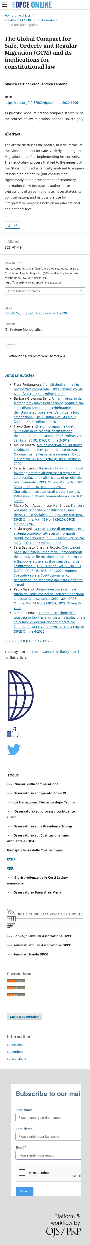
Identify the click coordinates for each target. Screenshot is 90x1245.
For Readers (15, 1045)
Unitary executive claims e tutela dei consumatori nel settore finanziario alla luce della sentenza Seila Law (49, 594)
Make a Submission (24, 1017)
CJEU (11, 868)
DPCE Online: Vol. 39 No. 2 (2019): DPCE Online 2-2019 (48, 437)
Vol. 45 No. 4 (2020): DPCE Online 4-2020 (32, 20)
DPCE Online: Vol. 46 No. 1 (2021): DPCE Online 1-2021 (48, 391)
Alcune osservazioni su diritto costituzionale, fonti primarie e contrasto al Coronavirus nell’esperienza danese (48, 449)
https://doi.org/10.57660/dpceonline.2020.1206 (41, 102)
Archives (24, 15)
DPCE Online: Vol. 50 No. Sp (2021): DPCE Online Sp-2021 (49, 540)
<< (6, 641)
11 (35, 641)
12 (40, 641)
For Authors (15, 1051)
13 (44, 641)
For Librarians (16, 1058)
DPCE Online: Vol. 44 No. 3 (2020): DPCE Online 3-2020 (47, 603)
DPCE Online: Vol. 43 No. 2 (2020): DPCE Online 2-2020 (45, 419)
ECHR (11, 859)
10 (30, 641)
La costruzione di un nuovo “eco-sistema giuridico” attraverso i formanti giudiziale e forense (49, 533)
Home (9, 15)
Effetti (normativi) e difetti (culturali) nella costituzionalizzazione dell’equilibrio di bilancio (44, 431)
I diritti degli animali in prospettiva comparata (46, 386)
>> (52, 641)
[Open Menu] (4, 4)
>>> (9, 784)
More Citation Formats (24, 291)
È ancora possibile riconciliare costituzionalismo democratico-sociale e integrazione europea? (49, 510)
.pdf (14, 225)
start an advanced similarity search (53, 651)
